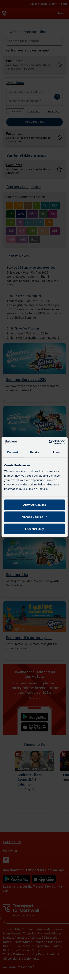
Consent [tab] (12, 452)
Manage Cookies (32, 516)
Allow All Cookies (34, 504)
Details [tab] (34, 452)
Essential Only (34, 528)
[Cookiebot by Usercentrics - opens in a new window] (49, 442)
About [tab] (56, 452)
